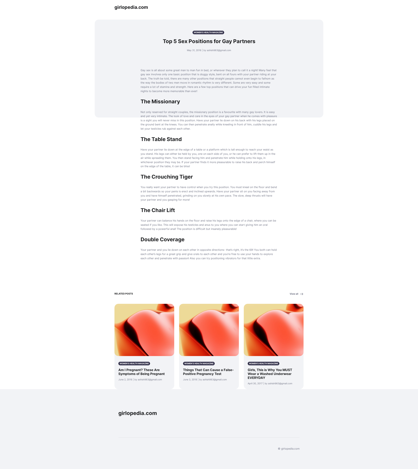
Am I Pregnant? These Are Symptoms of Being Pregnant (141, 372)
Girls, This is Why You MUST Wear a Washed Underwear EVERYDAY (270, 374)
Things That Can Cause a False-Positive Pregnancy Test (208, 372)
